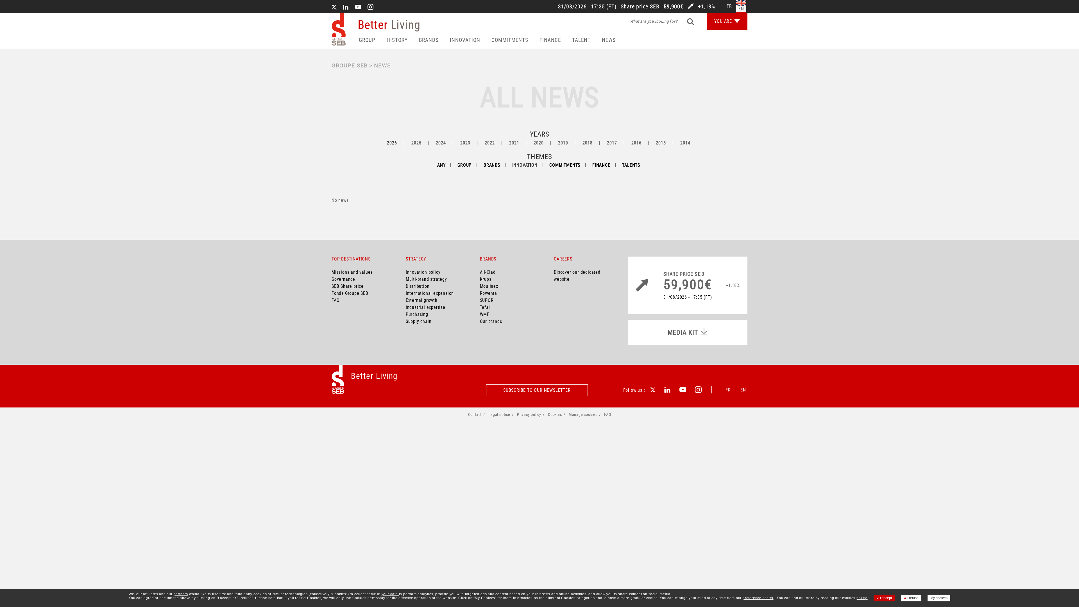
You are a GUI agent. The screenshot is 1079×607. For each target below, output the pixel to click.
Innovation (465, 40)
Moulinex (489, 286)
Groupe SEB (350, 65)
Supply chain (419, 321)
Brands (429, 40)
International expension (430, 293)
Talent (581, 40)
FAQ (335, 300)
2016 (636, 143)
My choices (938, 598)
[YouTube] (358, 7)
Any (441, 165)
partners (181, 594)
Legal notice (499, 414)
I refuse (912, 598)
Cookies (555, 414)
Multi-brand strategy (426, 279)
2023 (465, 143)
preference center (758, 598)
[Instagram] (371, 7)
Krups (485, 279)
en (741, 9)
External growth (422, 300)
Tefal (485, 307)
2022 (490, 143)
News (609, 40)
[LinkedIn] (346, 7)
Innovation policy (423, 272)
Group (367, 40)
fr (729, 6)
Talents (631, 165)
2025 (416, 143)
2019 (563, 143)
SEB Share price (348, 286)
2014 (685, 143)
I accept (885, 598)
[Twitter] (334, 7)
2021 (514, 143)
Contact (475, 414)
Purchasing (417, 314)
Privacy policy (529, 414)
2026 (392, 143)
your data (390, 594)
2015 (661, 143)
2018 (587, 143)
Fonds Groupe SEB (350, 293)
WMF (484, 314)
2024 (441, 143)
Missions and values (352, 272)
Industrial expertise (425, 307)
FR (728, 390)
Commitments (509, 40)
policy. (862, 598)
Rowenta (488, 293)
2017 (612, 143)
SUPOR (487, 300)
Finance (550, 40)
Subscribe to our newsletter (537, 390)
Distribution (418, 286)
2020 (538, 143)
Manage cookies (583, 414)
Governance (343, 279)
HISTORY (397, 40)
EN (743, 390)
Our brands (491, 321)
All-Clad (488, 272)
